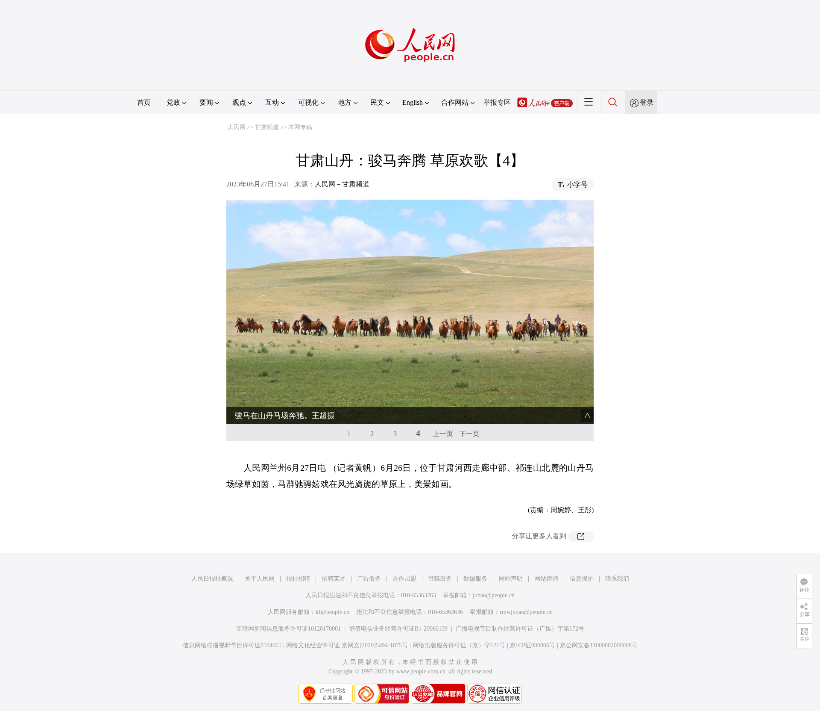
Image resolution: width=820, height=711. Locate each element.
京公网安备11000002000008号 (599, 645)
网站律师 (546, 578)
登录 (646, 102)
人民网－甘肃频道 (342, 184)
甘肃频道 (267, 127)
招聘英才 (334, 578)
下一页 (469, 433)
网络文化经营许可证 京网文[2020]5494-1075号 (347, 645)
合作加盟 (404, 578)
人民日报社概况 (212, 578)
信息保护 (582, 578)
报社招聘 (298, 578)
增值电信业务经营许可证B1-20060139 (398, 628)
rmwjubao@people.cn (526, 612)
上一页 (443, 433)
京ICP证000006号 (532, 645)
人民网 (237, 127)
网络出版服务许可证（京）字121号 (459, 645)
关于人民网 (260, 578)
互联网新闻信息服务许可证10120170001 (288, 628)
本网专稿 (300, 127)
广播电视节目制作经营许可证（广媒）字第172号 (520, 628)
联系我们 (617, 578)
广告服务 (369, 578)
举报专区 (497, 102)
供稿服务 (440, 578)
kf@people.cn (332, 612)
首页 (144, 102)
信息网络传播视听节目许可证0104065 (232, 645)
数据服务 (475, 578)
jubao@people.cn (494, 595)
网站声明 (511, 578)
